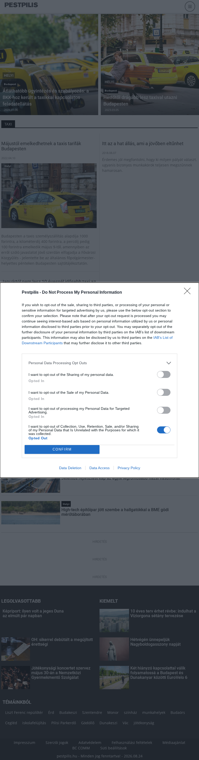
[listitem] (99, 363)
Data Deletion (70, 468)
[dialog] (99, 380)
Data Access (99, 468)
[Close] (189, 293)
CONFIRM (62, 449)
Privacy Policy (129, 468)
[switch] (163, 374)
